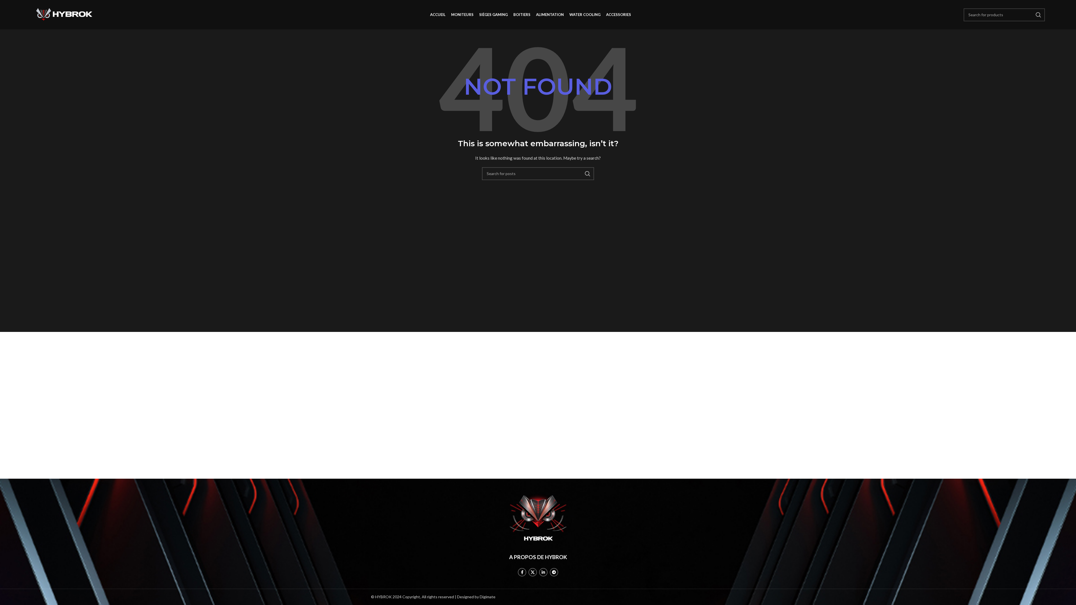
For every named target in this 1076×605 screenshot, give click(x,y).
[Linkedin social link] (543, 572)
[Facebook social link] (522, 572)
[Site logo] (64, 14)
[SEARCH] (587, 173)
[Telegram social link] (554, 572)
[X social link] (532, 572)
